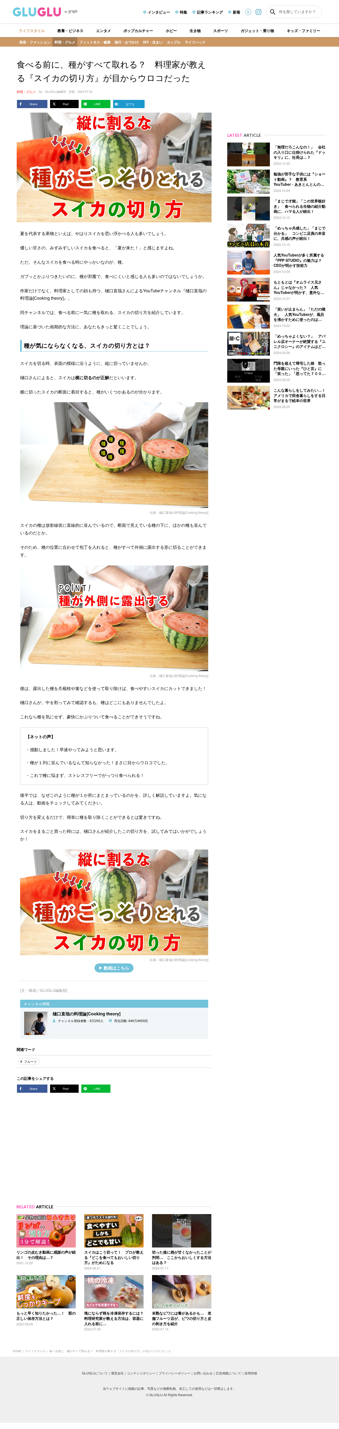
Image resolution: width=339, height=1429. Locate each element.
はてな (130, 104)
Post (66, 104)
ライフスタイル (32, 30)
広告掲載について (228, 1373)
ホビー (171, 30)
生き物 (195, 30)
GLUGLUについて (95, 1373)
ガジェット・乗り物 (257, 30)
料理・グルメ (65, 42)
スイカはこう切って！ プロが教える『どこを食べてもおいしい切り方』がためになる (114, 1257)
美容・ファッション (34, 42)
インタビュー (159, 12)
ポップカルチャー (138, 30)
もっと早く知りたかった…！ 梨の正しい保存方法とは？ (46, 1315)
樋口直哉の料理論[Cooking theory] (183, 512)
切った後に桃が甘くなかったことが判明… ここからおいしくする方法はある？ (181, 1257)
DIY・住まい (153, 42)
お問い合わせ (203, 1373)
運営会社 (117, 1373)
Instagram (258, 12)
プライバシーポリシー (174, 1373)
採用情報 (250, 1373)
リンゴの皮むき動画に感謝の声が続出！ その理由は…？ (46, 1254)
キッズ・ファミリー (303, 30)
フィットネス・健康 (94, 42)
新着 (236, 12)
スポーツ (220, 30)
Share (33, 104)
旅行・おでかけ (127, 42)
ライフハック (195, 42)
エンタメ (103, 30)
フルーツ (30, 1061)
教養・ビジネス (70, 30)
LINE (97, 104)
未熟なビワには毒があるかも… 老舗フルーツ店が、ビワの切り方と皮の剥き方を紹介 (181, 1318)
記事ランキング (210, 12)
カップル (174, 42)
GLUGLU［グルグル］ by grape (55, 11)
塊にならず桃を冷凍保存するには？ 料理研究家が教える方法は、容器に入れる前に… (115, 1318)
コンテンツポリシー (141, 1373)
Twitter (248, 12)
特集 (183, 12)
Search (272, 12)
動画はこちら (116, 968)
